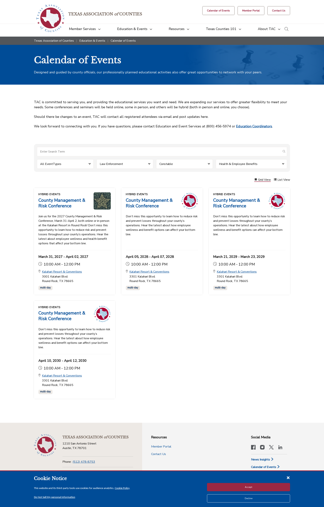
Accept (248, 487)
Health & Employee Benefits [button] (238, 164)
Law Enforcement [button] (111, 164)
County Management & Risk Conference (61, 203)
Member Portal (161, 447)
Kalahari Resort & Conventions (62, 272)
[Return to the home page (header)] (50, 18)
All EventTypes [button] (50, 164)
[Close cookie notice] (288, 477)
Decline (248, 498)
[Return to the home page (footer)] (45, 445)
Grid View (264, 180)
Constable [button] (166, 164)
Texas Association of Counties (54, 41)
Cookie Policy (122, 488)
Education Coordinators (254, 126)
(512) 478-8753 (84, 462)
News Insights (261, 459)
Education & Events (92, 41)
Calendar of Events (264, 467)
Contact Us (158, 454)
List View (284, 180)
